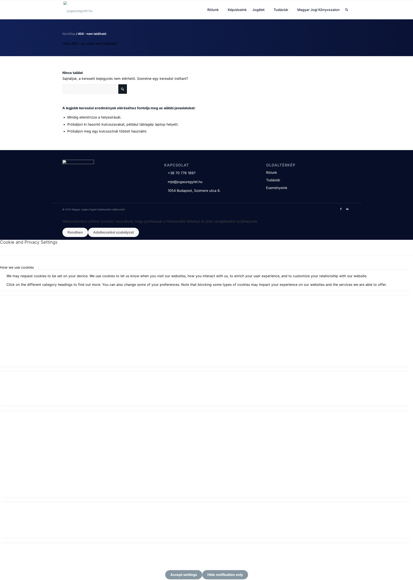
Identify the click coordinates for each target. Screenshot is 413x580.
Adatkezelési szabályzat (113, 232)
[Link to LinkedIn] (347, 209)
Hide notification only (225, 574)
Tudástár (273, 180)
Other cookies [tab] (11, 499)
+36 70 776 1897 (180, 173)
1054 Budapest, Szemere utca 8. (192, 190)
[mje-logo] (78, 9)
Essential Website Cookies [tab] (21, 293)
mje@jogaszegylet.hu (183, 182)
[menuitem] (215, 9)
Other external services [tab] (19, 408)
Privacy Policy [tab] (11, 540)
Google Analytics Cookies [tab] (21, 369)
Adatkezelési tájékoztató (111, 209)
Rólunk (271, 172)
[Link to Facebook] (341, 209)
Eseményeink (276, 188)
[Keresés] (346, 9)
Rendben (75, 232)
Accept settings (183, 574)
